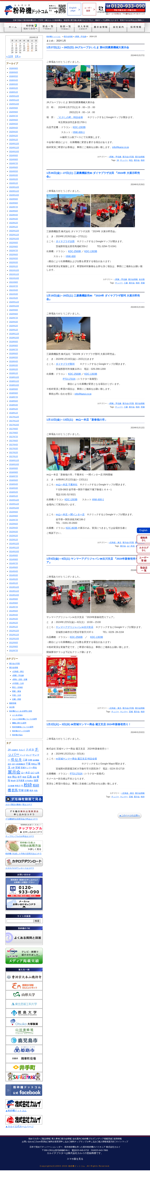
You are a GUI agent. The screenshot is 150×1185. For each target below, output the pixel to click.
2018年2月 (13, 409)
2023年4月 (13, 215)
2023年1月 (13, 227)
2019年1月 (13, 373)
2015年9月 (13, 512)
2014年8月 (13, 559)
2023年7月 (13, 207)
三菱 (25, 759)
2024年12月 (14, 144)
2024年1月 (13, 183)
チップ (22, 755)
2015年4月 (13, 528)
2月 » (18, 56)
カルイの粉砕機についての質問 (24, 719)
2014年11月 (14, 548)
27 (32, 50)
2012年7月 (13, 650)
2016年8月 (13, 472)
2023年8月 (13, 203)
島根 (24, 777)
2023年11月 (14, 191)
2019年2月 (13, 369)
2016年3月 (13, 488)
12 (28, 46)
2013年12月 (14, 587)
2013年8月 (13, 603)
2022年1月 (13, 266)
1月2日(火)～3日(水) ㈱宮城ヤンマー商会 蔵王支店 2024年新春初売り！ (88, 724)
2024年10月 (14, 151)
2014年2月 (13, 579)
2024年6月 (13, 167)
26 (28, 50)
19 (28, 48)
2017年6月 (13, 441)
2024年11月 (14, 148)
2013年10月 (14, 595)
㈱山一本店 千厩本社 (66, 484)
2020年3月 (13, 322)
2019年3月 (13, 365)
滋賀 (36, 780)
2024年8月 (13, 159)
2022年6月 (13, 254)
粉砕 (28, 785)
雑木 (31, 790)
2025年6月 (13, 120)
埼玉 (131, 160)
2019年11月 (14, 334)
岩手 (19, 777)
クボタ (30, 749)
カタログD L (144, 549)
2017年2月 (13, 452)
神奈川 (18, 786)
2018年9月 (13, 389)
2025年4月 (13, 128)
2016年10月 (14, 464)
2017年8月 (13, 433)
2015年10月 (14, 508)
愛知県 (13, 780)
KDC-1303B (79, 127)
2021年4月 (13, 290)
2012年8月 (13, 647)
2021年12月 (14, 270)
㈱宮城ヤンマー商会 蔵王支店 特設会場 (76, 758)
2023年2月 (13, 223)
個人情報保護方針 (106, 1141)
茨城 (21, 790)
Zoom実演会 (41, 1141)
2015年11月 (14, 504)
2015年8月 (13, 516)
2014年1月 (13, 583)
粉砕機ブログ (88, 1138)
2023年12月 (14, 187)
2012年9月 (13, 643)
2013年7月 (13, 607)
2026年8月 (13, 68)
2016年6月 (13, 480)
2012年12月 (14, 631)
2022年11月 (14, 235)
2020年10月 (14, 306)
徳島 (34, 777)
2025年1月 (13, 140)
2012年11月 (14, 635)
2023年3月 (13, 219)
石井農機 (11, 786)
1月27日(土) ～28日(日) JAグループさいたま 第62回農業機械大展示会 (87, 47)
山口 (32, 773)
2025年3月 (13, 132)
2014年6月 (13, 567)
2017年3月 (13, 449)
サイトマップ (122, 1141)
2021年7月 (13, 286)
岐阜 (10, 777)
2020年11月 (14, 302)
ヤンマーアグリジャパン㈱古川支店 (74, 627)
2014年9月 (13, 555)
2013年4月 (13, 615)
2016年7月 (13, 476)
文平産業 (20, 780)
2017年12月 (14, 417)
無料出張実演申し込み (58, 1141)
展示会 (14, 771)
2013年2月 (13, 623)
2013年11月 (14, 591)
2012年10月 (14, 639)
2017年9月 (13, 429)
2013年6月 (13, 611)
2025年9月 (13, 108)
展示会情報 (13, 667)
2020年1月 (13, 330)
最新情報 (12, 703)
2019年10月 (14, 338)
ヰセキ (16, 759)
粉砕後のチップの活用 (21, 731)
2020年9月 (13, 310)
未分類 (12, 707)
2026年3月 (13, 84)
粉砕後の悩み (17, 735)
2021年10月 (14, 278)
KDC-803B (71, 528)
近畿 (26, 790)
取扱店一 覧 (143, 569)
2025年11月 (14, 100)
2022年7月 (13, 250)
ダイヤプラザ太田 (65, 241)
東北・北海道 (17, 687)
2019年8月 (13, 346)
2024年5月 (13, 171)
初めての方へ (34, 1138)
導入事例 (56, 1138)
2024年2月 (13, 179)
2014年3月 (13, 575)
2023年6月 (13, 211)
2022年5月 (13, 258)
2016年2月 (13, 492)
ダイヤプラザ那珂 (65, 364)
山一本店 (25, 772)
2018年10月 (14, 385)
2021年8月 (13, 282)
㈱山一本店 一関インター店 (70, 514)
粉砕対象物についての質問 (22, 727)
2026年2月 (13, 88)
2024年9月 (13, 155)
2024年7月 (13, 163)
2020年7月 (13, 318)
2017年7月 (13, 437)
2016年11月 (14, 460)
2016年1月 (13, 496)
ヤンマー (124, 712)
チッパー (124, 160)
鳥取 (36, 790)
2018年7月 (13, 397)
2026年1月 (13, 92)
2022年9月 (13, 243)
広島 (29, 776)
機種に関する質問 (19, 723)
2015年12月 (14, 500)
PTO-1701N (69, 379)
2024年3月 (13, 175)
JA (9, 749)
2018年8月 (13, 393)
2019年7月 (13, 350)
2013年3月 (13, 619)
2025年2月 (13, 136)
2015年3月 (13, 532)
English (143, 530)
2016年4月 (13, 484)
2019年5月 (13, 357)
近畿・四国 (16, 699)
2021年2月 (13, 298)
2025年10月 (14, 104)
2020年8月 (13, 314)
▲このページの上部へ (129, 815)
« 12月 (9, 56)
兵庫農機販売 (20, 764)
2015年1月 (13, 540)
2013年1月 (13, 627)
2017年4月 (13, 445)
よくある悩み (17, 715)
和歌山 (34, 764)
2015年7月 (13, 520)
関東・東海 (16, 691)
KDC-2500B (74, 251)
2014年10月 (14, 551)
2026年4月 (13, 80)
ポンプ (29, 755)
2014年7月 (13, 563)
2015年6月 (13, 524)
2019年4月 (13, 361)
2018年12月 (14, 377)
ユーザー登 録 (144, 559)
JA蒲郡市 (14, 750)
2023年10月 (14, 195)
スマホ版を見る (75, 1159)
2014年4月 (13, 571)
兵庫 (13, 764)
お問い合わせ (28, 1141)
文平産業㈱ (29, 780)
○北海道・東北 (18, 671)
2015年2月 (13, 536)
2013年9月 (13, 599)
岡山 (14, 777)
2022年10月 (14, 239)
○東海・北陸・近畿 (19, 679)
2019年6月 (13, 353)
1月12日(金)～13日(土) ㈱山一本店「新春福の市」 (76, 419)
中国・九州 (16, 695)
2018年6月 (13, 401)
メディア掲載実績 (104, 1138)
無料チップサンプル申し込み (83, 1141)
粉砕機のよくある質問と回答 (20, 711)
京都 (30, 760)
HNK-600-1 (79, 132)
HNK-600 (71, 256)
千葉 (28, 763)
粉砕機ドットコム (53, 36)
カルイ (22, 750)
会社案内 (77, 1138)
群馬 (15, 790)
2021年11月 (14, 274)
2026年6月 (13, 72)
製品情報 (46, 1138)
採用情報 (118, 1138)
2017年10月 (14, 425)
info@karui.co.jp (120, 147)
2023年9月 (13, 199)
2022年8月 (13, 247)
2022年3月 (13, 262)
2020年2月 (13, 326)
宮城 (17, 767)
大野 (13, 768)
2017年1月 (13, 456)
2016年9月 (13, 468)
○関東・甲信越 (18, 675)
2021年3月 (13, 294)
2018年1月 (13, 413)
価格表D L (143, 539)
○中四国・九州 (18, 683)
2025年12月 (14, 96)
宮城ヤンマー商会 (29, 767)
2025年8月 (13, 112)
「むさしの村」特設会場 (70, 117)
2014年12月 (14, 544)
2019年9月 (13, 342)
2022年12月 (14, 231)
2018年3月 (13, 405)
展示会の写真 (14, 664)
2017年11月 (14, 421)
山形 (37, 773)
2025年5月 (13, 124)
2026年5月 (13, 76)
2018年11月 (14, 381)
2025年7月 (13, 116)
